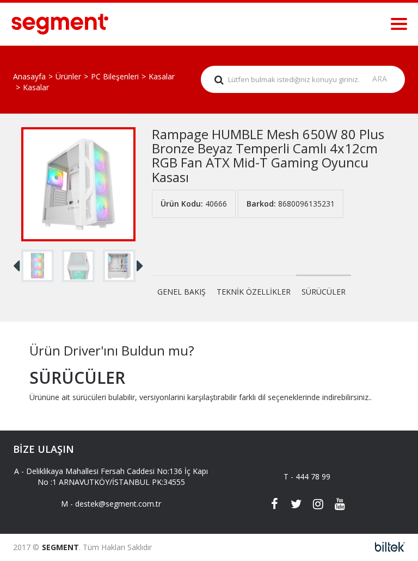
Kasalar (162, 76)
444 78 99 (313, 476)
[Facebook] (274, 505)
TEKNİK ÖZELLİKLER (254, 291)
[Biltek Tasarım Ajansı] (386, 547)
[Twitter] (296, 505)
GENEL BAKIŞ (181, 291)
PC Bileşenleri (115, 76)
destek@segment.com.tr (118, 503)
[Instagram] (318, 505)
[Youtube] (340, 505)
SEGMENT (60, 547)
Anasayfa (29, 76)
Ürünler (68, 76)
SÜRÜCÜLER (324, 291)
